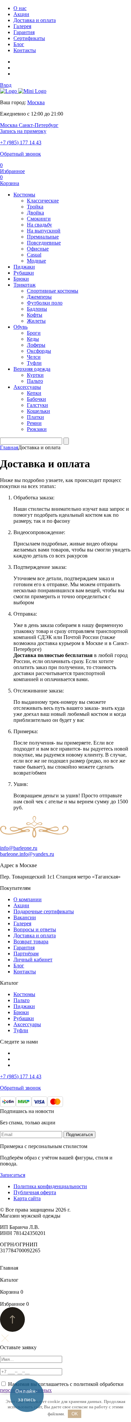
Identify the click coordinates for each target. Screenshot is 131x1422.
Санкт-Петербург (38, 125)
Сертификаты (29, 38)
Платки (35, 417)
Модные (36, 261)
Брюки (21, 279)
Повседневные (44, 243)
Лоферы (36, 345)
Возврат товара (30, 941)
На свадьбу (39, 224)
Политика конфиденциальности (50, 1186)
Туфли (34, 363)
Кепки (34, 393)
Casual (34, 255)
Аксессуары (27, 387)
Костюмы (24, 194)
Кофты (34, 315)
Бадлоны (37, 309)
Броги (34, 333)
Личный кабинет (32, 959)
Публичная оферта (34, 1192)
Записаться (12, 1175)
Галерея (22, 26)
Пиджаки (24, 267)
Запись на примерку (23, 131)
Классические (43, 200)
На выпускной (43, 230)
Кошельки (38, 411)
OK (75, 1413)
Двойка (35, 212)
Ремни (34, 423)
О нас (20, 8)
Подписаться (79, 1134)
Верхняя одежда (31, 369)
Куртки (35, 375)
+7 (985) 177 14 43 (20, 142)
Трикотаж (24, 285)
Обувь (20, 327)
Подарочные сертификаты (43, 911)
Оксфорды (39, 351)
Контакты (24, 50)
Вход (5, 85)
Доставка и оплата (34, 20)
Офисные (38, 249)
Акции (21, 14)
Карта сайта (27, 1198)
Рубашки (23, 273)
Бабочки (36, 399)
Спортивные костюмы (52, 291)
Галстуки (37, 405)
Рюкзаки (37, 429)
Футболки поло (44, 303)
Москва (36, 102)
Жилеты (36, 321)
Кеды (33, 339)
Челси (34, 357)
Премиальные (43, 237)
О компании (27, 899)
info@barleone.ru (18, 848)
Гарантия (24, 32)
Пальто (35, 381)
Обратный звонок (20, 154)
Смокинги (39, 218)
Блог (18, 44)
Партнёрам (26, 953)
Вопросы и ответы (34, 929)
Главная (9, 447)
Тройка (35, 206)
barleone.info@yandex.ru (27, 854)
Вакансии (24, 917)
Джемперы (39, 297)
